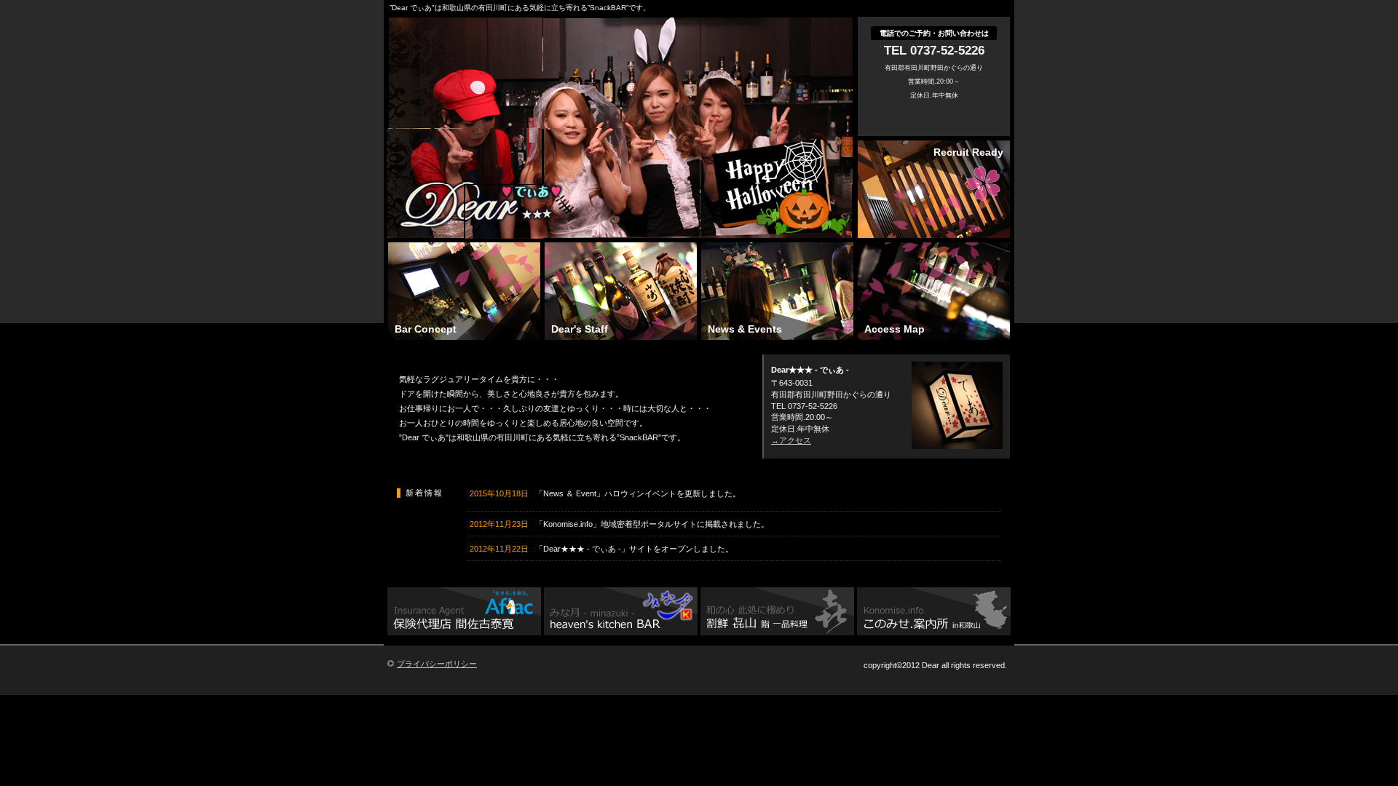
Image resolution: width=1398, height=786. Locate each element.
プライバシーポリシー (437, 663)
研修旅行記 (620, 612)
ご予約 (934, 612)
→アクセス (791, 440)
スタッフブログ (464, 612)
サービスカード (777, 612)
